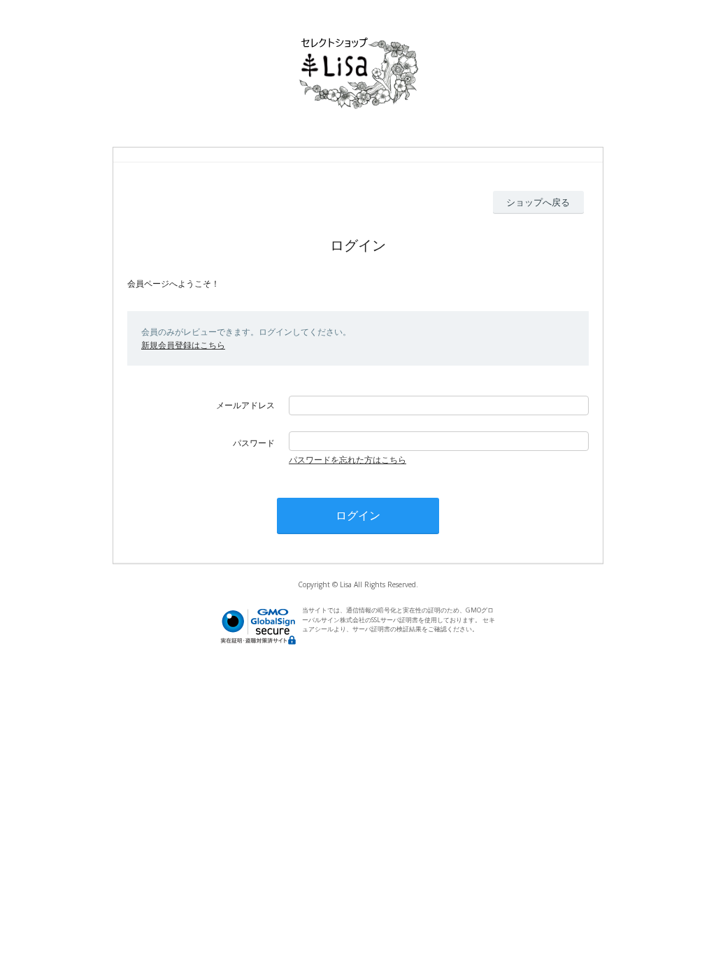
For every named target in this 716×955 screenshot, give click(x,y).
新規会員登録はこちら (183, 345)
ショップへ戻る (538, 202)
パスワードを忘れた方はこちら (347, 460)
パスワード (254, 443)
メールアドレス (245, 405)
